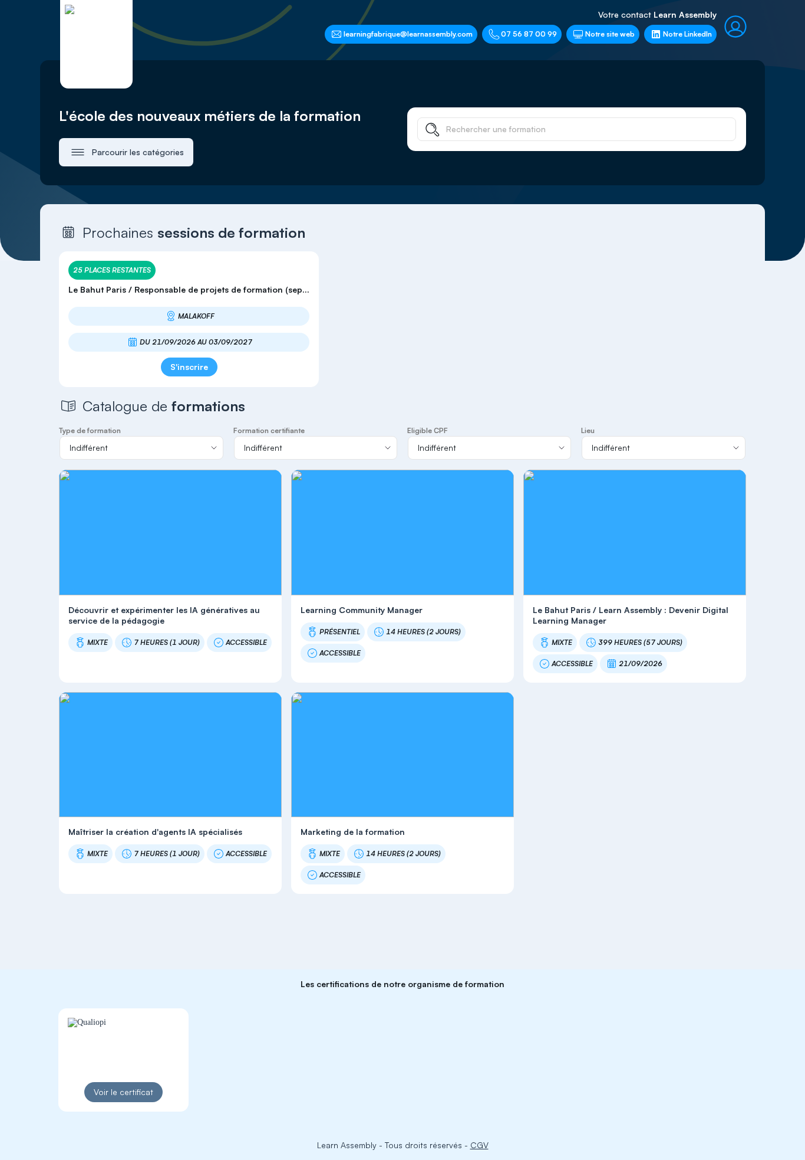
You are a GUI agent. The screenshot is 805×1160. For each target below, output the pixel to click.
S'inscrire (189, 367)
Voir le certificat (123, 1092)
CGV (479, 1145)
